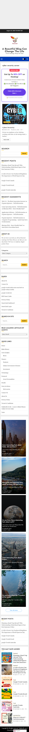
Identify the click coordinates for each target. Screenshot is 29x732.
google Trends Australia (9, 190)
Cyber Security (8, 127)
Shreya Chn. (7, 130)
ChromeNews (10, 730)
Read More (6, 139)
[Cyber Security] (14, 114)
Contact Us (5, 284)
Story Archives (6, 386)
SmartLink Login (7, 306)
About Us (4, 281)
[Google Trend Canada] (7, 682)
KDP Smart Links (7, 296)
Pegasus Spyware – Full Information (12, 203)
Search (5, 148)
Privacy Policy (6, 300)
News (4, 356)
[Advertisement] (14, 14)
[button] (2, 59)
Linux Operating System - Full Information (14, 207)
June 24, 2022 (16, 130)
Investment (6, 369)
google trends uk (7, 293)
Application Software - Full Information (13, 212)
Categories (5, 250)
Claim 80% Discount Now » (14, 92)
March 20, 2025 (18, 674)
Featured (4, 376)
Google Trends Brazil (8, 185)
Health (4, 383)
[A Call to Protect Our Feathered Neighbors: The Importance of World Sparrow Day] (7, 669)
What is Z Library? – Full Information (19, 718)
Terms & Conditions (7, 310)
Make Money (5, 349)
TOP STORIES (5, 353)
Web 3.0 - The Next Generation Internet (13, 201)
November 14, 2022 (19, 709)
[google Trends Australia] (7, 706)
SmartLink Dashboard (8, 303)
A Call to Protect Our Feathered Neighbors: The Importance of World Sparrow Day (20, 670)
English (18, 730)
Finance (4, 359)
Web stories (6, 389)
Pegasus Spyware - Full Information (12, 218)
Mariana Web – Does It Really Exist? (14, 209)
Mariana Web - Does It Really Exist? (12, 225)
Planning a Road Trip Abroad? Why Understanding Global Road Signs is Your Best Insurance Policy (14, 167)
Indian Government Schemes (11, 366)
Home (3, 346)
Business (5, 362)
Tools (3, 412)
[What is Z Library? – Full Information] (7, 718)
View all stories (14, 610)
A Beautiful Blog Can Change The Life (14, 50)
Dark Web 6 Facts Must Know (10, 227)
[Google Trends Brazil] (7, 694)
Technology (7, 122)
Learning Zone (16, 715)
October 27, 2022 (19, 721)
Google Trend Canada (8, 180)
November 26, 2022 (19, 684)
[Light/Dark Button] (24, 59)
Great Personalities (8, 379)
